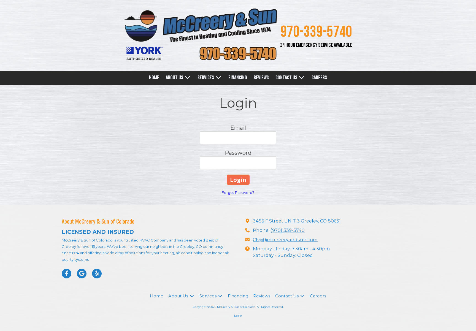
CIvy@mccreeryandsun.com (285, 239)
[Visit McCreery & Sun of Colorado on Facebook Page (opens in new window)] (66, 273)
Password (238, 153)
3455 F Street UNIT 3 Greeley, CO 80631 (297, 221)
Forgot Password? (238, 192)
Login (238, 316)
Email (238, 127)
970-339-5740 (316, 32)
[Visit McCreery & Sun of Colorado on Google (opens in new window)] (81, 273)
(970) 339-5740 (288, 230)
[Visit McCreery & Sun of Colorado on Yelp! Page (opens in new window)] (97, 273)
